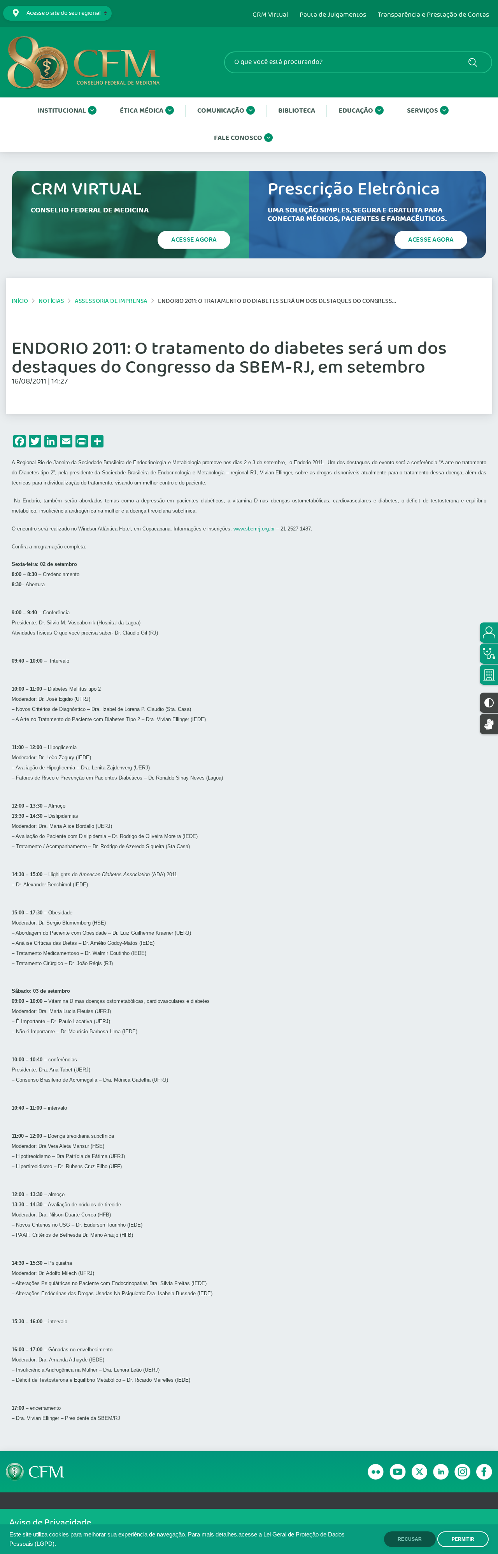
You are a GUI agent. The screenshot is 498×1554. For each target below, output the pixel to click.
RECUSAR (410, 1539)
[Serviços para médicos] (489, 654)
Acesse (194, 239)
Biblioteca (296, 111)
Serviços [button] (422, 111)
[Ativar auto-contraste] (489, 703)
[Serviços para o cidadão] (489, 632)
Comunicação (220, 111)
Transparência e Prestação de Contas (433, 15)
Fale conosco (238, 138)
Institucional (62, 111)
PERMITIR (463, 1539)
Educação (355, 111)
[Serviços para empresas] (489, 675)
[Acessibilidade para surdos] (489, 724)
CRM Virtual (270, 15)
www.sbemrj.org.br (254, 529)
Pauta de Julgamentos (333, 15)
